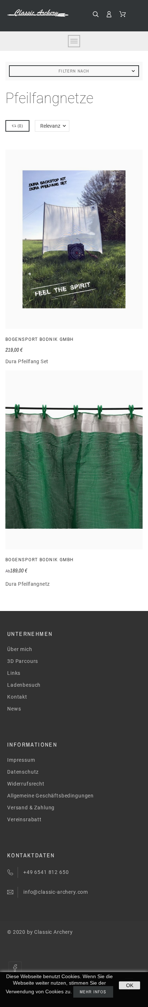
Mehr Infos (93, 992)
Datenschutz (23, 772)
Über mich (19, 649)
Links (13, 673)
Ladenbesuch (24, 685)
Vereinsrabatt (24, 819)
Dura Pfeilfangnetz (27, 584)
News (14, 709)
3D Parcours (22, 661)
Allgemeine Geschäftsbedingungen (50, 796)
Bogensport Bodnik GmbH (39, 339)
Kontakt (17, 697)
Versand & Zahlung (31, 807)
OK (129, 985)
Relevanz (50, 126)
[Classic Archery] (38, 13)
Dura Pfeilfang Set (26, 361)
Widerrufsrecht (26, 784)
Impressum (21, 760)
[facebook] (15, 968)
